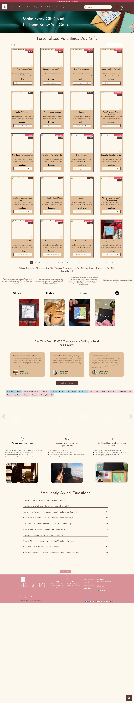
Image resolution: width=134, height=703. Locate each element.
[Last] (112, 262)
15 (87, 262)
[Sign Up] (126, 7)
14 (83, 262)
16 (91, 262)
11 (71, 262)
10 (67, 262)
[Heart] (117, 6)
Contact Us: (100, 579)
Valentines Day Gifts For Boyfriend (82, 268)
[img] (29, 313)
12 (75, 262)
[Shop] (122, 7)
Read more (13, 162)
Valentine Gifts (61, 268)
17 (94, 262)
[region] (22, 101)
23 (102, 262)
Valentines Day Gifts (44, 268)
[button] (14, 6)
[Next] (106, 262)
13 (79, 262)
